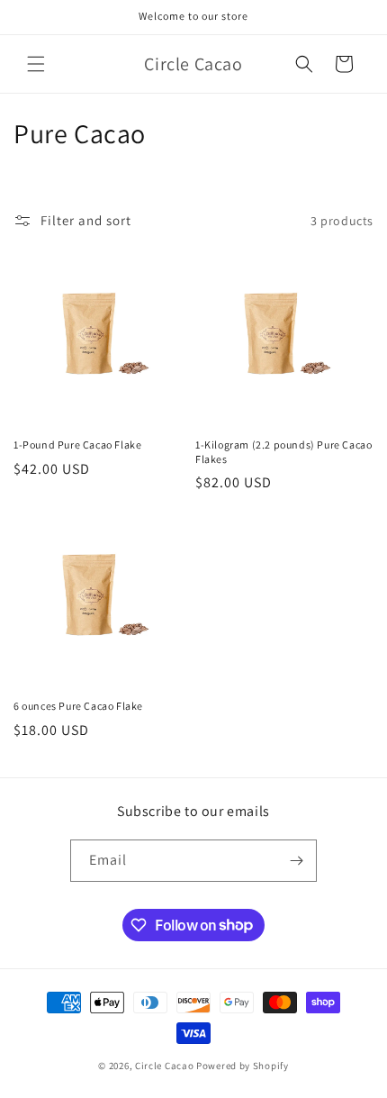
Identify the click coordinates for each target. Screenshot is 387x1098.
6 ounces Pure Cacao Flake (78, 705)
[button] (36, 64)
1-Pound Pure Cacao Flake (77, 444)
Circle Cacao (164, 1065)
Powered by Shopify (242, 1065)
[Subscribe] (296, 860)
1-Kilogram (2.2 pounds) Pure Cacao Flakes (283, 452)
